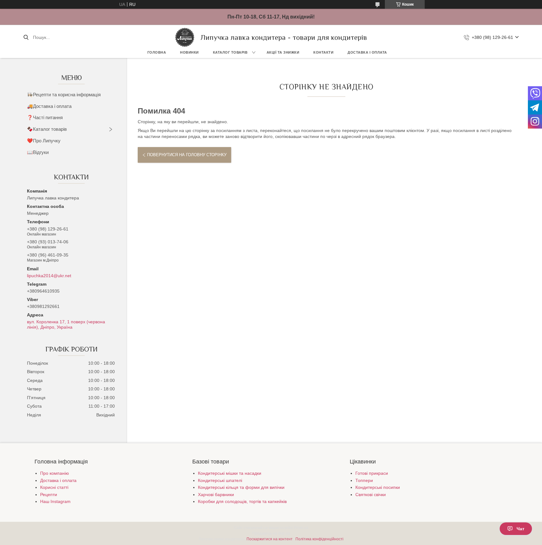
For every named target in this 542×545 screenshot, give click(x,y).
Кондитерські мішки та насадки (229, 473)
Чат (520, 528)
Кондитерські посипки (377, 487)
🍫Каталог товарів (47, 129)
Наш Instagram (55, 501)
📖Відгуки (38, 152)
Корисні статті (54, 487)
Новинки (189, 52)
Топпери (364, 480)
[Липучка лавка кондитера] (184, 37)
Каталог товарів (230, 52)
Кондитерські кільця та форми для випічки (241, 487)
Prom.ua (301, 528)
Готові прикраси (371, 473)
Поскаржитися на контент (270, 539)
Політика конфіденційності (319, 539)
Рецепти (48, 494)
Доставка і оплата (367, 52)
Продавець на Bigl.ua (271, 533)
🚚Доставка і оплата (49, 106)
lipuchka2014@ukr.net (49, 275)
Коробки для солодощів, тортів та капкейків (242, 501)
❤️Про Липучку (44, 140)
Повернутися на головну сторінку (186, 154)
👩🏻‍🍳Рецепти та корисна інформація (64, 94)
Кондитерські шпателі (220, 480)
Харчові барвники (216, 494)
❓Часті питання (45, 117)
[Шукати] (26, 37)
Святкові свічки (370, 494)
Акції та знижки (283, 52)
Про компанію (54, 473)
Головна (156, 52)
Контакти (323, 52)
